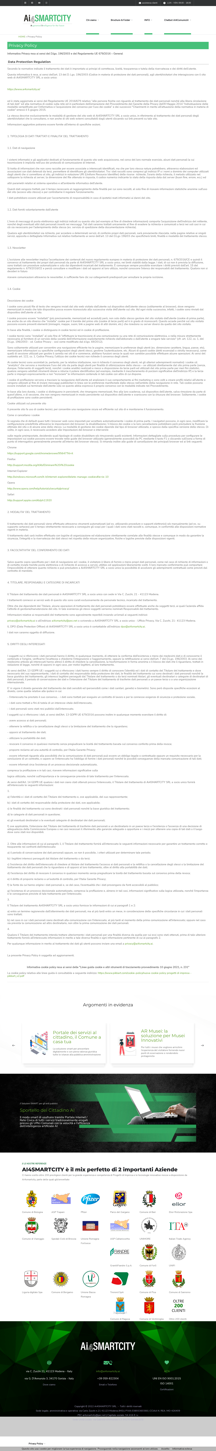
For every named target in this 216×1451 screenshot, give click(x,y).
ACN (167, 1371)
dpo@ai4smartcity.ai (133, 626)
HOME (21, 36)
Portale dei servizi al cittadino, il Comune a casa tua (77, 1037)
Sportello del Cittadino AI (47, 1110)
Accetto (165, 1448)
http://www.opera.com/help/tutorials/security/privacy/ (38, 488)
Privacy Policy (36, 1443)
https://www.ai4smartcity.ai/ (23, 89)
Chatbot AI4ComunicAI (176, 20)
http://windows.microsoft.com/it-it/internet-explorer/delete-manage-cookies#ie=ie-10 (58, 477)
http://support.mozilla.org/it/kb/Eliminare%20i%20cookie (40, 465)
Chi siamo (91, 20)
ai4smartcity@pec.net (64, 620)
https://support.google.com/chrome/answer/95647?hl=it (40, 453)
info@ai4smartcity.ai (108, 1371)
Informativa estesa (182, 1448)
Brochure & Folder (120, 20)
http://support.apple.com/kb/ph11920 (29, 500)
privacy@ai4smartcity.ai (21, 620)
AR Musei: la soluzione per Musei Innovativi (163, 1035)
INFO (147, 20)
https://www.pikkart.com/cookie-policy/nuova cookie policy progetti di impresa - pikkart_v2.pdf (99, 974)
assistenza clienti (149, 2)
